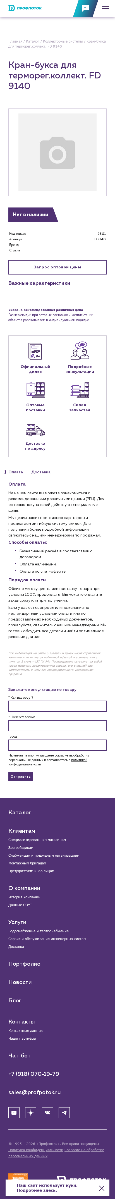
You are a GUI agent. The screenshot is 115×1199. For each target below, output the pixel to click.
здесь (49, 1190)
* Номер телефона (21, 717)
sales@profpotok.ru (34, 1092)
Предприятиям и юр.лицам (31, 871)
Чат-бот (19, 1056)
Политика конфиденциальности (35, 1150)
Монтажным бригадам (27, 863)
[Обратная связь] (85, 8)
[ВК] (47, 1112)
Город (12, 736)
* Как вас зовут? (20, 697)
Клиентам (21, 831)
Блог (14, 1000)
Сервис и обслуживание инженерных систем (47, 939)
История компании (24, 897)
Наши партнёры (22, 1038)
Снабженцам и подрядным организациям (43, 855)
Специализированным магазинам (37, 840)
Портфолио (24, 964)
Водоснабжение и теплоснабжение (38, 931)
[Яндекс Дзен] (30, 1112)
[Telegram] (64, 1112)
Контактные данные (25, 1031)
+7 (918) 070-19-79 (33, 1074)
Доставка (16, 947)
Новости (20, 982)
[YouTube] (14, 1112)
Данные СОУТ (20, 905)
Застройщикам (20, 848)
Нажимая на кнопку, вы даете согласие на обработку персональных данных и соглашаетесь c (48, 760)
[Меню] (104, 8)
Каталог (19, 812)
